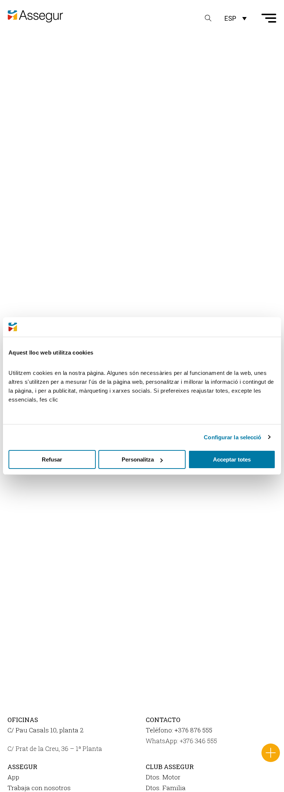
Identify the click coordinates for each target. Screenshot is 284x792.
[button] (235, 18)
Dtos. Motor (163, 777)
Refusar (52, 459)
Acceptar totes (232, 459)
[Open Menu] (268, 18)
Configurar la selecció (232, 437)
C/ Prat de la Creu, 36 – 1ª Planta (54, 748)
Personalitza (138, 459)
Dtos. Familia (166, 787)
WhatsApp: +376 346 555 (181, 740)
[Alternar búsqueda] (208, 18)
